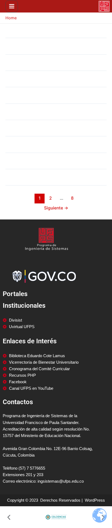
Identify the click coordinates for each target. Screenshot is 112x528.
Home (11, 17)
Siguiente (56, 207)
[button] (8, 517)
